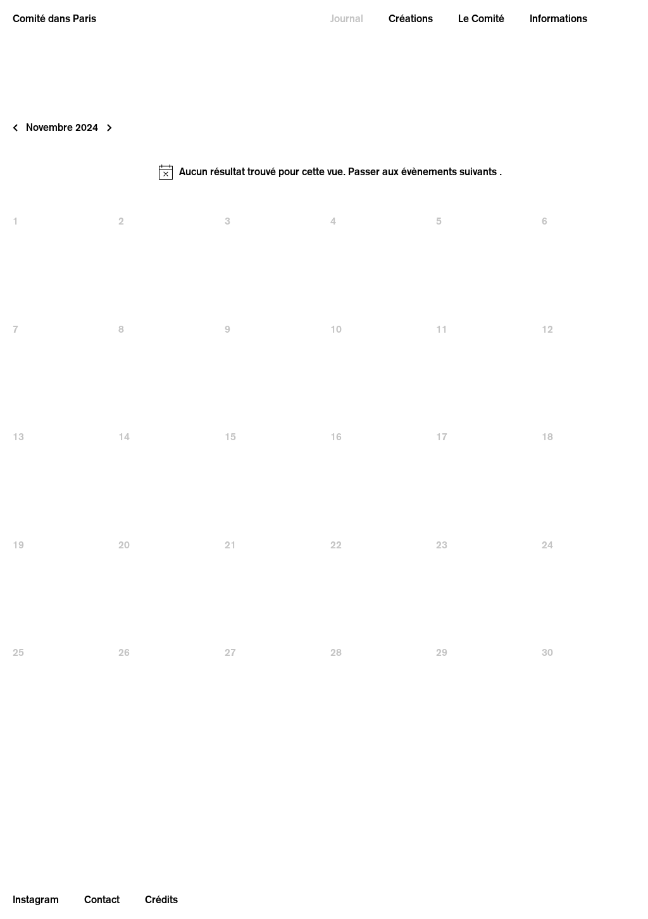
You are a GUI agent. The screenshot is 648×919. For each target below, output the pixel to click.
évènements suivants (450, 172)
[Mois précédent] (15, 128)
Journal (346, 19)
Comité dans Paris (54, 19)
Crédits (161, 900)
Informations (558, 19)
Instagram (36, 900)
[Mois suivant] (105, 128)
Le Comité (481, 19)
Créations (411, 19)
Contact (102, 900)
